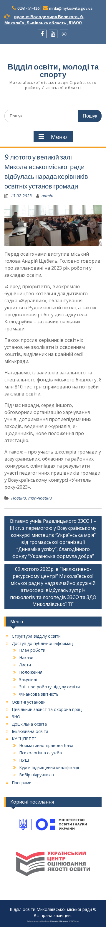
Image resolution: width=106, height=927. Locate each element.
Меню (59, 137)
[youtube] (53, 34)
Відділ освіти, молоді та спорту (53, 70)
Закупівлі (28, 679)
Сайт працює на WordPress (38, 921)
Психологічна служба (40, 752)
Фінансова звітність (39, 694)
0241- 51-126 (28, 8)
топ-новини (40, 498)
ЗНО (16, 716)
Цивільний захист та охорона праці (47, 709)
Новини (18, 498)
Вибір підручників (36, 774)
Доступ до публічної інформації (43, 643)
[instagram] (64, 34)
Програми (22, 782)
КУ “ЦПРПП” (24, 738)
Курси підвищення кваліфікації (49, 767)
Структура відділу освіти (36, 636)
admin (47, 195)
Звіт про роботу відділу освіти (49, 687)
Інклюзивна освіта (30, 731)
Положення (30, 672)
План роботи (32, 650)
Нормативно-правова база (46, 745)
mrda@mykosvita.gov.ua (70, 8)
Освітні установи (29, 702)
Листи (25, 665)
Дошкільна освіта (29, 724)
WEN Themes (74, 921)
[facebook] (42, 34)
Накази (26, 657)
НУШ (24, 760)
